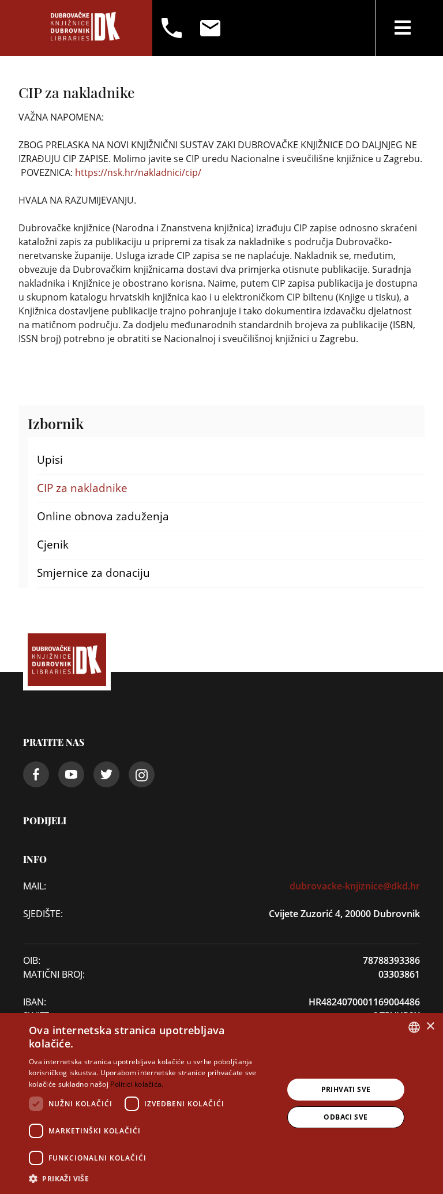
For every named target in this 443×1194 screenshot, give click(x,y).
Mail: (34, 886)
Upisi (50, 459)
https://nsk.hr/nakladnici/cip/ (138, 172)
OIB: (31, 960)
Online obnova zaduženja (103, 516)
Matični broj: (54, 974)
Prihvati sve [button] (346, 1089)
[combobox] (414, 1027)
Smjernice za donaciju (93, 572)
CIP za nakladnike (82, 487)
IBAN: (34, 1002)
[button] (152, 1178)
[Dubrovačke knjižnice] (85, 28)
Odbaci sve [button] (345, 1117)
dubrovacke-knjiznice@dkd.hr (355, 886)
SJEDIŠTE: (43, 913)
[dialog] (221, 1103)
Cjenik (53, 544)
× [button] (430, 1026)
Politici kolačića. (136, 1084)
